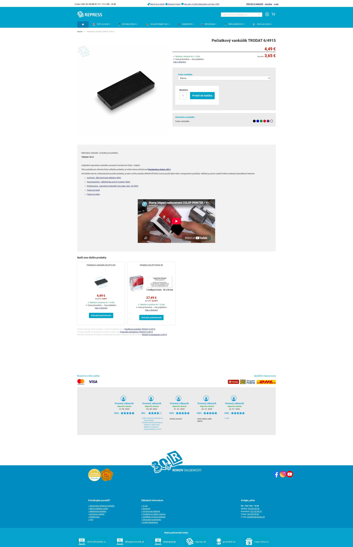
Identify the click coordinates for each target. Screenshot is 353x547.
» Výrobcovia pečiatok (150, 511)
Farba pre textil (93, 190)
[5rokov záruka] (107, 480)
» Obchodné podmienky (151, 520)
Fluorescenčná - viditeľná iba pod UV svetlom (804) (108, 182)
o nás (276, 4)
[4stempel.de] (165, 546)
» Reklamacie (93, 517)
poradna (268, 4)
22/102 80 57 (256, 511)
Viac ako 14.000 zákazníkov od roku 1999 (201, 4)
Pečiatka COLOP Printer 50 (151, 265)
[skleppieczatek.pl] (130, 546)
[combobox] (241, 14)
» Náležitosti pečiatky (97, 511)
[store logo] (89, 14)
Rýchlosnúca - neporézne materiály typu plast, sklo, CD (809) (112, 186)
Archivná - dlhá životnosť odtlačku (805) (104, 178)
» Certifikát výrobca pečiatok (153, 517)
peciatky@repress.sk (256, 517)
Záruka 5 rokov (174, 4)
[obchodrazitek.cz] (91, 546)
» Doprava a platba (96, 514)
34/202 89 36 (253, 509)
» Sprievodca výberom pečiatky (101, 506)
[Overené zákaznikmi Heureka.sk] (94, 480)
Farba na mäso (93, 194)
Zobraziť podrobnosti (101, 315)
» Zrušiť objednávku (149, 522)
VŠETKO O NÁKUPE (254, 4)
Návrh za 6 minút (157, 4)
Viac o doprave (179, 62)
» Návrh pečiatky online (98, 509)
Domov (80, 32)
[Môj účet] (267, 14)
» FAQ (90, 520)
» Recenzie (145, 509)
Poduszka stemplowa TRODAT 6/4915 (136, 332)
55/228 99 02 (253, 514)
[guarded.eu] (226, 546)
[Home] (83, 24)
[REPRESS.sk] (196, 546)
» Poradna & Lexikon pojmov (153, 514)
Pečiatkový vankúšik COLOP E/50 (101, 265)
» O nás (144, 506)
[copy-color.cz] (257, 546)
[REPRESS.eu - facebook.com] (276, 477)
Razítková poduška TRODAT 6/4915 (140, 329)
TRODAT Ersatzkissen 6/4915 (154, 335)
